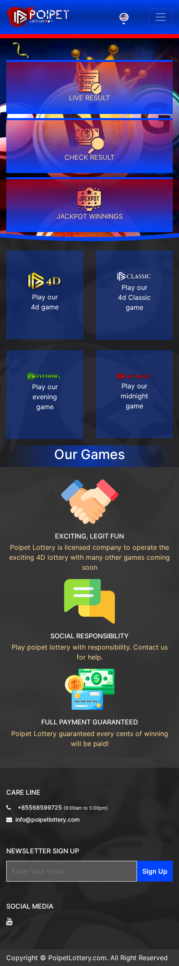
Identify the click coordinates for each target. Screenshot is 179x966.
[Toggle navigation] (160, 17)
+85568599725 (62, 807)
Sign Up (154, 871)
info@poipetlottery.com (47, 819)
